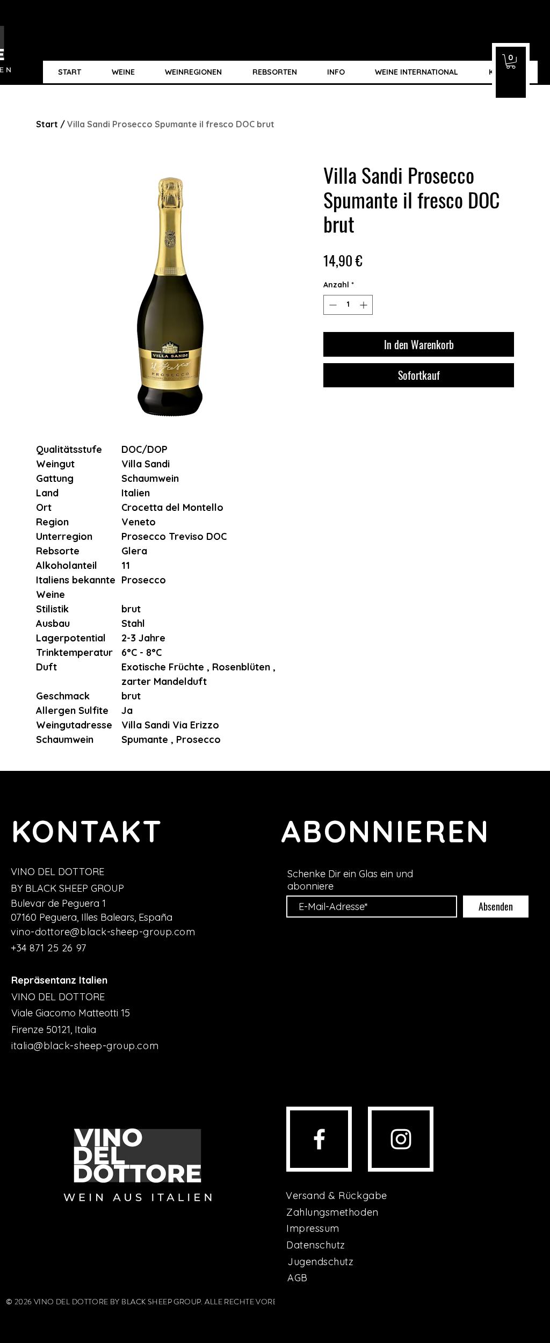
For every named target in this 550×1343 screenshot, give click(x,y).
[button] (510, 61)
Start (47, 124)
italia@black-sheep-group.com (84, 1045)
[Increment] (364, 304)
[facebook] (319, 1139)
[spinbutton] (348, 304)
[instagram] (401, 1139)
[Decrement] (331, 304)
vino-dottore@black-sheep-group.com (103, 932)
